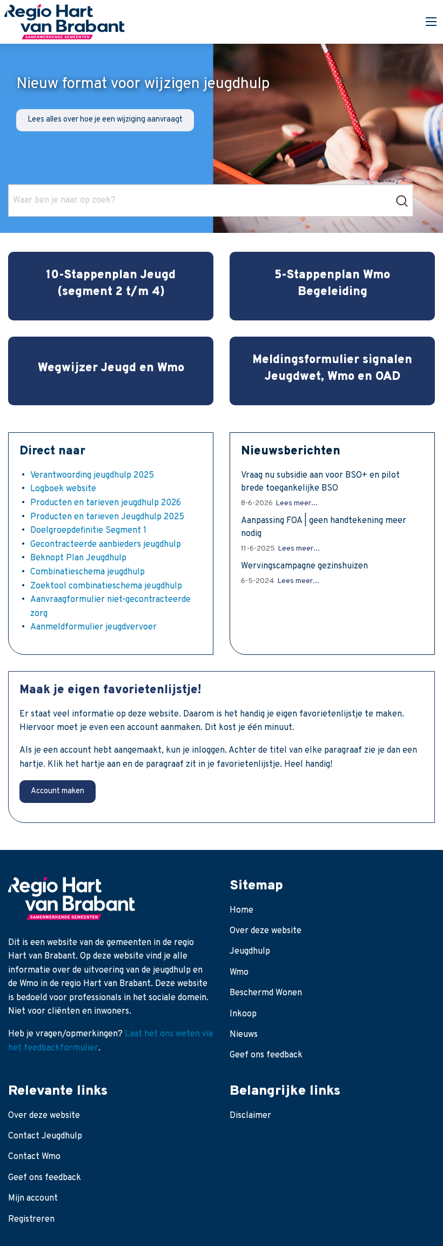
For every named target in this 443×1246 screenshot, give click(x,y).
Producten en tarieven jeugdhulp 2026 (105, 503)
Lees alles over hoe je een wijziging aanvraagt (105, 120)
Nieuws (244, 1034)
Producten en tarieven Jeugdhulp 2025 (107, 517)
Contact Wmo (34, 1156)
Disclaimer (250, 1115)
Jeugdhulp (250, 951)
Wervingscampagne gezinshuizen (304, 566)
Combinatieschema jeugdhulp (87, 572)
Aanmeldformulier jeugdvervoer (93, 627)
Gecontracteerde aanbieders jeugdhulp (105, 544)
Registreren (31, 1219)
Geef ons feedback (266, 1055)
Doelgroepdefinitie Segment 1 (88, 530)
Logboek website (63, 489)
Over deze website (265, 931)
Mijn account (33, 1198)
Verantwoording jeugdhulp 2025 (92, 475)
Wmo (239, 972)
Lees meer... (297, 503)
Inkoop (243, 1014)
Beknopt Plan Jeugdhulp (78, 558)
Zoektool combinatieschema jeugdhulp (106, 586)
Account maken (57, 791)
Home (241, 910)
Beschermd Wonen (266, 993)
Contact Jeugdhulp (45, 1136)
